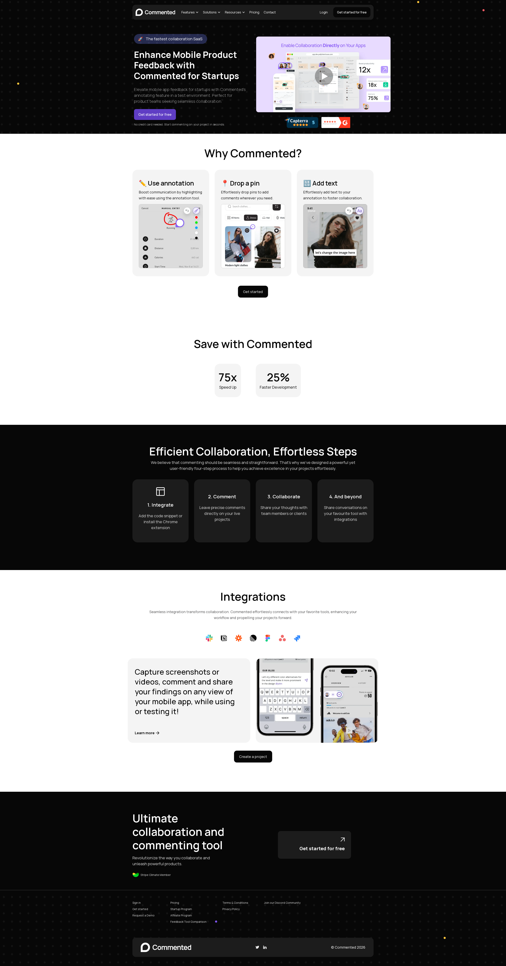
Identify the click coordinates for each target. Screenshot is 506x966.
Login (324, 12)
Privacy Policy (231, 909)
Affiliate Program (181, 915)
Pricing (254, 12)
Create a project (253, 756)
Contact (270, 12)
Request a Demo (143, 915)
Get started (253, 291)
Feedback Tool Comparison (188, 922)
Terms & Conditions (235, 903)
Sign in (136, 903)
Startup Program (181, 909)
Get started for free (352, 12)
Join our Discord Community (282, 903)
